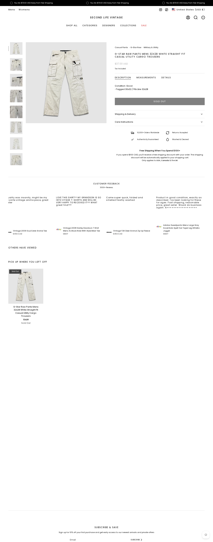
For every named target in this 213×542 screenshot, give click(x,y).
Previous (25, 82)
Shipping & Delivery (125, 114)
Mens (11, 9)
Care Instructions (124, 121)
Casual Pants (121, 47)
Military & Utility (151, 47)
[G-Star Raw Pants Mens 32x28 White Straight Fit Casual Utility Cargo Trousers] (25, 286)
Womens (24, 9)
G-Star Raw (135, 47)
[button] (90, 26)
